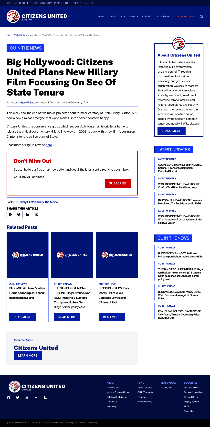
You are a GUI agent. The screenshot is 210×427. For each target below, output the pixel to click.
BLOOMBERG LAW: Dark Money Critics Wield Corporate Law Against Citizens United (179, 295)
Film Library (164, 16)
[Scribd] (36, 398)
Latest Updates (174, 149)
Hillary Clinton (27, 202)
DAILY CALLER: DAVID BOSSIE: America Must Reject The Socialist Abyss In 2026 (180, 202)
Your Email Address (29, 177)
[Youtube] (27, 398)
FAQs (186, 406)
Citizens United (26, 102)
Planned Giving (191, 397)
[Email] (36, 214)
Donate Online (191, 387)
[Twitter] (18, 214)
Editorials (141, 397)
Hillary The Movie (47, 202)
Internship (111, 406)
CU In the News (173, 238)
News (132, 16)
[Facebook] (10, 214)
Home (101, 16)
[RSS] (45, 398)
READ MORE (22, 317)
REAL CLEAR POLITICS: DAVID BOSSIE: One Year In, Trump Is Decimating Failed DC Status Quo (180, 314)
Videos (146, 16)
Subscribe (117, 183)
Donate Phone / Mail (193, 392)
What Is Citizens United (118, 392)
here (49, 145)
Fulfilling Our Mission (117, 397)
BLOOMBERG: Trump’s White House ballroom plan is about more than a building (27, 292)
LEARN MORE (27, 355)
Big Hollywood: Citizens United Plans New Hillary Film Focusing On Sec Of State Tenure (64, 35)
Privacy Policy (92, 423)
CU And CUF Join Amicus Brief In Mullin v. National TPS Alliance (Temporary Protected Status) (179, 168)
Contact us (112, 401)
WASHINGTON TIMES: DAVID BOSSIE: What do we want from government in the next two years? (180, 219)
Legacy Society (191, 401)
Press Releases (144, 401)
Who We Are (113, 387)
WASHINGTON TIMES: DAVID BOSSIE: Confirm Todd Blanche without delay (179, 186)
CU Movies (166, 387)
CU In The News (20, 35)
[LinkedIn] (27, 214)
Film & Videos (168, 382)
